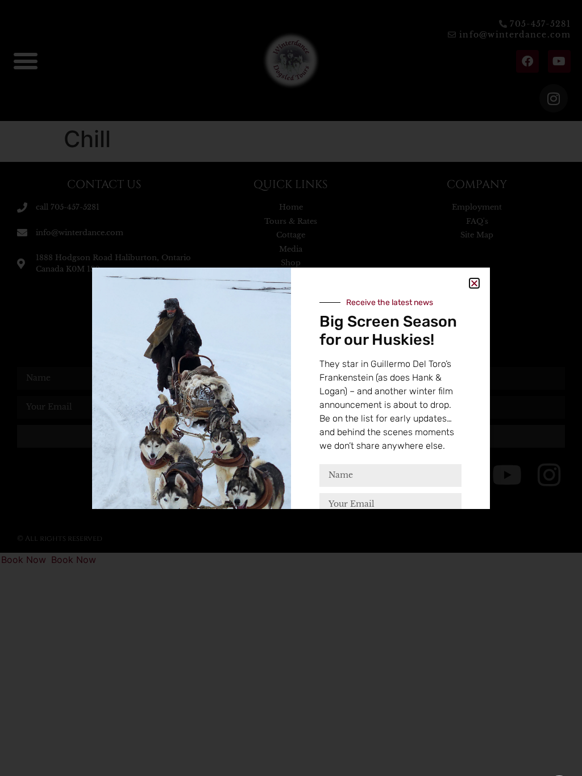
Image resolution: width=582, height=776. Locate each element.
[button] (474, 283)
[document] (291, 388)
